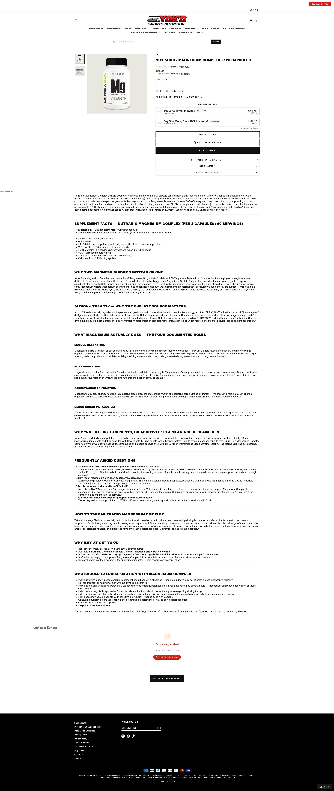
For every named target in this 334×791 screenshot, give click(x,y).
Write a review (184, 67)
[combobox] (167, 41)
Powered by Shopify (167, 781)
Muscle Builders (166, 28)
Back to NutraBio (169, 678)
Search (216, 41)
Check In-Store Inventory (179, 97)
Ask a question (207, 172)
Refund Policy (80, 739)
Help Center (79, 750)
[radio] (207, 111)
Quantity (162, 79)
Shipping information (207, 160)
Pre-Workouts (118, 28)
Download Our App (320, 4)
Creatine (94, 28)
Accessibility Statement (85, 746)
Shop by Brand (234, 28)
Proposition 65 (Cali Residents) (88, 727)
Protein (141, 28)
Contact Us (79, 754)
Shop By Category (144, 32)
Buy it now (207, 150)
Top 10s (190, 28)
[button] (157, 56)
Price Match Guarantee (84, 731)
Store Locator (190, 32)
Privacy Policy (80, 734)
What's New (210, 28)
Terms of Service (82, 742)
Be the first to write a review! (167, 657)
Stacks (169, 32)
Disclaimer (207, 166)
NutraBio (6, 191)
